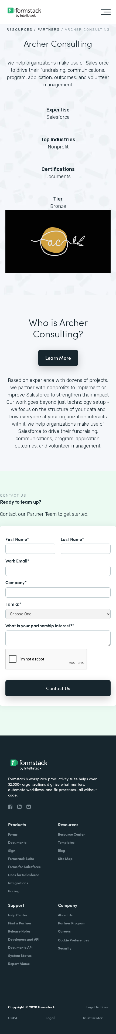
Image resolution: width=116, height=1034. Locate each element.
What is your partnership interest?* (39, 625)
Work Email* (17, 561)
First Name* (17, 539)
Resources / (21, 30)
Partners (48, 30)
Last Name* (72, 539)
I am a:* (13, 604)
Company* (16, 582)
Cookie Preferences (73, 940)
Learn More (58, 357)
